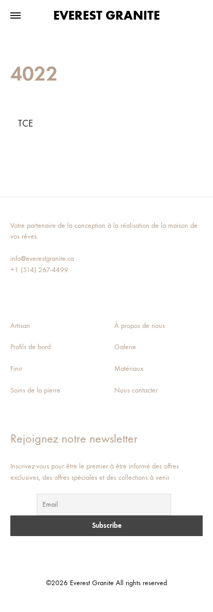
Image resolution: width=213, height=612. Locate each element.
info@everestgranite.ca (42, 258)
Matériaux (128, 368)
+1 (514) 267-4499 (39, 269)
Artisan (20, 325)
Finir (16, 368)
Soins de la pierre (35, 390)
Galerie (125, 346)
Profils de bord (30, 346)
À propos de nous (139, 325)
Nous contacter (136, 390)
